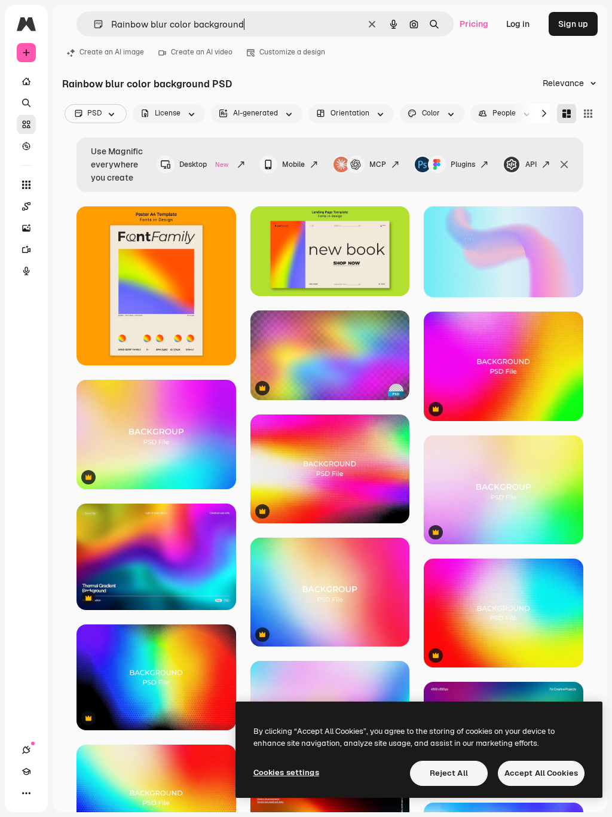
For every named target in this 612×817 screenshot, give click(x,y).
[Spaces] (26, 206)
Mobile (293, 164)
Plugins (463, 164)
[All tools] (26, 184)
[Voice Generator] (26, 271)
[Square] (588, 113)
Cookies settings (286, 772)
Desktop (203, 164)
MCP (377, 164)
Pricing (474, 24)
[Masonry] (566, 113)
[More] (26, 793)
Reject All (449, 773)
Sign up (573, 24)
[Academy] (26, 771)
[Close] (564, 164)
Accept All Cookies (541, 773)
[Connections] (26, 750)
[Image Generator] (26, 227)
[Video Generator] (26, 249)
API (531, 164)
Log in (518, 24)
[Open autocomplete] (93, 24)
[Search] (26, 102)
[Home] (26, 81)
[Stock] (26, 124)
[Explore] (26, 146)
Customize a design (292, 52)
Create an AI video (201, 52)
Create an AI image (111, 52)
